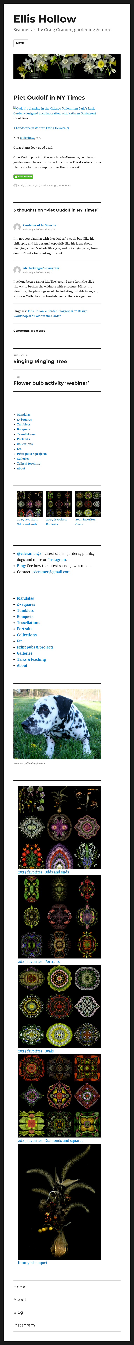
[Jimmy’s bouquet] (59, 1201)
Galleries (23, 458)
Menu (21, 43)
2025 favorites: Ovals (36, 1051)
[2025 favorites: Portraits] (59, 917)
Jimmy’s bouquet (32, 1262)
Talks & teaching (28, 463)
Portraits (23, 439)
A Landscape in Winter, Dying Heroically (41, 128)
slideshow (27, 138)
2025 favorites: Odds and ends (43, 872)
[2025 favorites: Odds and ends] (59, 827)
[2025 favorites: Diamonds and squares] (59, 1096)
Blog (21, 566)
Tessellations (26, 434)
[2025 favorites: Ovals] (59, 1006)
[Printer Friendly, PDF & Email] (23, 176)
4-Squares (24, 419)
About (21, 468)
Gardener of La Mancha (39, 225)
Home (20, 1286)
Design (53, 185)
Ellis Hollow (44, 18)
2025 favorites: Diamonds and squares (50, 1140)
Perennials (64, 185)
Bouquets (23, 429)
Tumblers (23, 424)
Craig (21, 185)
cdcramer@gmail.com (51, 572)
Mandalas (23, 414)
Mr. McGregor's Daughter (41, 268)
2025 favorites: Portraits (39, 961)
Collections (25, 444)
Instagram (57, 559)
